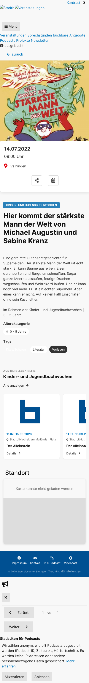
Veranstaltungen (13, 35)
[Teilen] (37, 180)
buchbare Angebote (69, 35)
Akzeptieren (14, 677)
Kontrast (75, 2)
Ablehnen (41, 677)
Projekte (23, 40)
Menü (12, 26)
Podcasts (7, 40)
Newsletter (40, 40)
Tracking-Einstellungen (64, 571)
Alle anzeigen (13, 386)
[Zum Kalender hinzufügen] (53, 180)
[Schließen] (6, 597)
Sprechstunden (39, 35)
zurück (17, 54)
